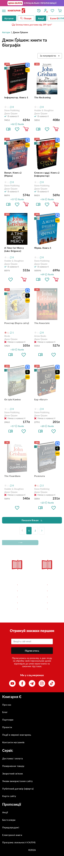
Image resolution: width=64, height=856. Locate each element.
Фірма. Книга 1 (42, 247)
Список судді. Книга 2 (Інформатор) (47, 174)
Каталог (9, 18)
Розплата (39, 475)
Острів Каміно (12, 399)
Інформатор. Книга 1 (16, 97)
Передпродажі (10, 827)
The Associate (42, 323)
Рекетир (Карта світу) (16, 323)
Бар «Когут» (41, 399)
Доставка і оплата (12, 758)
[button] (17, 129)
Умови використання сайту (17, 781)
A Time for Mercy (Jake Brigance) (14, 249)
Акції (5, 812)
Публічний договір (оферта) (17, 788)
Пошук (28, 18)
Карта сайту (9, 796)
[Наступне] (42, 531)
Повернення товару (13, 766)
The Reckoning (42, 97)
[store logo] (20, 11)
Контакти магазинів (13, 742)
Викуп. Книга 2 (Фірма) (12, 174)
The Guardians (12, 475)
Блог (5, 712)
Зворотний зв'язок (12, 773)
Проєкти (7, 727)
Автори (6, 32)
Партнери (7, 719)
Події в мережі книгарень (16, 734)
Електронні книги (12, 834)
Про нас (6, 704)
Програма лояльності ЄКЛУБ (19, 842)
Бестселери (8, 819)
